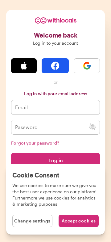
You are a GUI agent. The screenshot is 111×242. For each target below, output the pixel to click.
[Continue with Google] (87, 65)
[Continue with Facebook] (55, 65)
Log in (55, 160)
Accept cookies (79, 220)
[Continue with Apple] (24, 65)
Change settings (32, 220)
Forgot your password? (35, 143)
